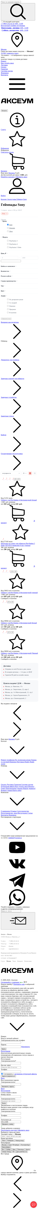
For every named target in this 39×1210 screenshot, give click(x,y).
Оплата (3, 67)
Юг (14, 1152)
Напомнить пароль (8, 1086)
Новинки (13, 762)
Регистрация (5, 1051)
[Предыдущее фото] (15, 479)
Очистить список (7, 152)
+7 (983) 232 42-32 (7, 24)
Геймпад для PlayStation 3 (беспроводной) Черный (19, 653)
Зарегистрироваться (8, 1076)
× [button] (6, 213)
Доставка (4, 65)
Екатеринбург (25, 1145)
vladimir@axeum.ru (15, 838)
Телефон (4, 1069)
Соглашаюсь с (20, 1074)
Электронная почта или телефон (13, 1040)
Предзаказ (21, 762)
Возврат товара (7, 790)
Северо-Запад (6, 1152)
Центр (28, 1149)
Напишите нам (18, 984)
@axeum (11, 946)
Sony (10, 225)
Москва (3, 49)
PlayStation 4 (13, 244)
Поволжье (20, 1149)
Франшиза (5, 73)
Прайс (27, 762)
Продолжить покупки (9, 1130)
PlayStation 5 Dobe (15, 247)
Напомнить (25, 1047)
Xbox (11, 231)
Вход (3, 1078)
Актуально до (6, 1120)
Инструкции (22, 813)
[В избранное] (17, 496)
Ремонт (3, 61)
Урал (14, 1149)
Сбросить (3, 219)
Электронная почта (8, 1061)
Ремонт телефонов (8, 760)
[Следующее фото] (18, 479)
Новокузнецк (28, 961)
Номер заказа (6, 1094)
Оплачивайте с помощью (10, 982)
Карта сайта (17, 790)
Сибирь (8, 1149)
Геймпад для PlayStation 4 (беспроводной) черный (19, 592)
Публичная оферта (8, 786)
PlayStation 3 (13, 241)
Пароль (3, 1045)
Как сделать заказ (7, 63)
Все (3, 1149)
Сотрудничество (23, 811)
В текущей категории (11, 22)
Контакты (4, 75)
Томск (14, 961)
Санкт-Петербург (13, 1145)
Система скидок (7, 71)
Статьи (30, 813)
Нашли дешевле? (29, 788)
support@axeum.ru (14, 949)
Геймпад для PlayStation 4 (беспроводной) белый (19, 500)
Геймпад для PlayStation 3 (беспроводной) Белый (19, 623)
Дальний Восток (21, 1152)
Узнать (4, 1103)
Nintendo (12, 228)
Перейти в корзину (8, 177)
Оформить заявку (7, 1124)
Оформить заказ (21, 177)
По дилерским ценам (23, 760)
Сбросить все (6, 319)
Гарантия (4, 69)
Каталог (4, 110)
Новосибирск (6, 1147)
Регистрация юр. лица (9, 813)
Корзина (12, 173)
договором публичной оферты (25, 1074)
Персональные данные (14, 788)
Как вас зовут (6, 1065)
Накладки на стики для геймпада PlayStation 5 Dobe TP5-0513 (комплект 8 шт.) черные (18, 544)
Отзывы (13, 811)
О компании (5, 811)
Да (2, 53)
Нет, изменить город (10, 53)
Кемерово (20, 961)
